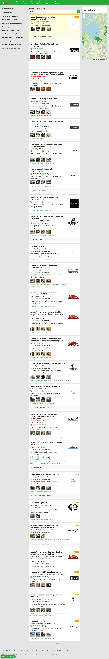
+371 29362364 (36, 103)
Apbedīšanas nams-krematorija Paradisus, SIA (43, 267)
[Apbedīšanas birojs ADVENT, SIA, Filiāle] (32, 135)
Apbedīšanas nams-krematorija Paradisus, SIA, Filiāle (43, 293)
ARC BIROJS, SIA (37, 246)
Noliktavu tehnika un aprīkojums (12, 37)
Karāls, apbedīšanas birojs (41, 169)
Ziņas (17, 3)
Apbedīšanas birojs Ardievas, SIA (44, 197)
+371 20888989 (36, 298)
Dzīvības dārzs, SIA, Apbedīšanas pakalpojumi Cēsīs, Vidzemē (44, 526)
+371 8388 (35, 49)
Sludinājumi (39, 3)
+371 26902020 (36, 251)
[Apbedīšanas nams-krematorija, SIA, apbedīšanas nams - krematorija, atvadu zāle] (32, 329)
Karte (31, 3)
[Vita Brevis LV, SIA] (32, 634)
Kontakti (37, 650)
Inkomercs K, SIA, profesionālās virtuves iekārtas (47, 444)
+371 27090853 (36, 532)
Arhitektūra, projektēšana (10, 30)
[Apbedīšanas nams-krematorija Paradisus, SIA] (32, 281)
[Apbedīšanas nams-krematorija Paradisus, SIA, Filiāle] (73, 296)
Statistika (67, 650)
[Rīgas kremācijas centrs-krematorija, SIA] (32, 377)
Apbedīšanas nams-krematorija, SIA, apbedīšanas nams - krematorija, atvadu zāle (47, 314)
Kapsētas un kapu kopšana (10, 34)
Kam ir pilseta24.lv (6, 650)
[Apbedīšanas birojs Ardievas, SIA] (74, 202)
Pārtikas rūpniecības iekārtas (11, 44)
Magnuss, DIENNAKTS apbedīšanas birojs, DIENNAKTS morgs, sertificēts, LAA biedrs (47, 73)
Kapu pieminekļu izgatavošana (12, 23)
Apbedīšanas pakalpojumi (10, 16)
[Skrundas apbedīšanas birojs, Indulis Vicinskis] (32, 610)
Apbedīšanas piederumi (9, 20)
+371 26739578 (36, 425)
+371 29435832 (36, 577)
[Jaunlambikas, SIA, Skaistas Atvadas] (32, 585)
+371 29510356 (36, 223)
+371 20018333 (36, 320)
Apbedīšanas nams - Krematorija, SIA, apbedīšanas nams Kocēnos (46, 553)
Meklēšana (56, 3)
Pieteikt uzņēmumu (46, 650)
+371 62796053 (36, 449)
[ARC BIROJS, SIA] (74, 252)
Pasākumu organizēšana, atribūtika (13, 41)
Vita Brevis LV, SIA (37, 621)
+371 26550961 (36, 626)
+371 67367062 (36, 368)
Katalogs (24, 3)
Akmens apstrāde (7, 27)
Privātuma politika (57, 650)
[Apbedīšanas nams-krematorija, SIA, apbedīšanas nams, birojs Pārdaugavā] (32, 354)
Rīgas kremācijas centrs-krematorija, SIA (47, 363)
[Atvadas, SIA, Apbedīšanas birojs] (32, 57)
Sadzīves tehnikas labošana (11, 48)
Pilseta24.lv (16, 650)
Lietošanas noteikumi (27, 650)
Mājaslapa (47, 25)
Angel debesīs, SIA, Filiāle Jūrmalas (44, 474)
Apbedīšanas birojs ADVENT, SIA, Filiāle (46, 121)
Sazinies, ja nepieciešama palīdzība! (42, 21)
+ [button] (84, 15)
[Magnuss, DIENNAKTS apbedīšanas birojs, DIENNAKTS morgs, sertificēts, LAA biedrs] (32, 89)
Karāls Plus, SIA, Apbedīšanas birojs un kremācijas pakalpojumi (46, 145)
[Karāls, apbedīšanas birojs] (32, 182)
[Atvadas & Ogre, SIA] (32, 516)
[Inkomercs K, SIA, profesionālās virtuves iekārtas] (32, 458)
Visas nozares (7, 12)
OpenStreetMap (99, 59)
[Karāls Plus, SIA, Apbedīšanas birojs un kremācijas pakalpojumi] (32, 160)
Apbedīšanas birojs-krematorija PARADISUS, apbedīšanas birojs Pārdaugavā (43, 416)
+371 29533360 (36, 601)
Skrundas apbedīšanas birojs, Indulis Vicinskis (45, 596)
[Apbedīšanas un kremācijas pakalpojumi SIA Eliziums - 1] (32, 232)
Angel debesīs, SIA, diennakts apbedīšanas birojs (43, 18)
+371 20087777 (36, 25)
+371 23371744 (36, 345)
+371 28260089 (36, 202)
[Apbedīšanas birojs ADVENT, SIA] (32, 112)
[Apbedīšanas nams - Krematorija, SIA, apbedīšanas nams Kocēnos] (73, 556)
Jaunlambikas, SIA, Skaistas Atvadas (45, 572)
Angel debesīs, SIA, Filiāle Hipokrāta (45, 386)
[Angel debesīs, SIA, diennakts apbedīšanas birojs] (33, 29)
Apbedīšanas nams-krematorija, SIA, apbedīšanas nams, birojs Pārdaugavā (46, 340)
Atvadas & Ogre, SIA (38, 502)
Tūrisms (48, 3)
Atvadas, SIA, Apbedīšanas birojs (44, 44)
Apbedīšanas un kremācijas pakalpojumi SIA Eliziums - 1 (47, 217)
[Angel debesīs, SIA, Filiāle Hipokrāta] (32, 399)
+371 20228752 (36, 126)
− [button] (84, 17)
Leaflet (93, 59)
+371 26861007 (36, 507)
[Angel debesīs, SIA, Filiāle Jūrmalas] (32, 488)
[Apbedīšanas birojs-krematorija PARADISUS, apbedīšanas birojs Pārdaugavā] (32, 433)
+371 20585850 (36, 479)
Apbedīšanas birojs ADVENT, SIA (43, 99)
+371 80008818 (36, 272)
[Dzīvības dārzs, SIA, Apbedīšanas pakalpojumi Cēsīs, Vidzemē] (32, 536)
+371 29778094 (36, 80)
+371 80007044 (36, 151)
